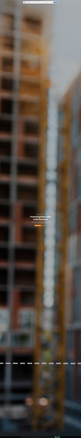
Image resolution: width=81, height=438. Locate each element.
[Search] (57, 0)
